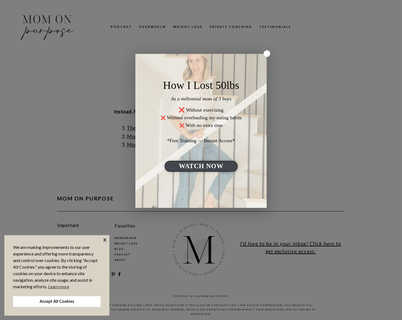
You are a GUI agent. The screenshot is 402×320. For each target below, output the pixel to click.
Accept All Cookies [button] (57, 301)
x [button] (105, 239)
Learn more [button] (58, 286)
